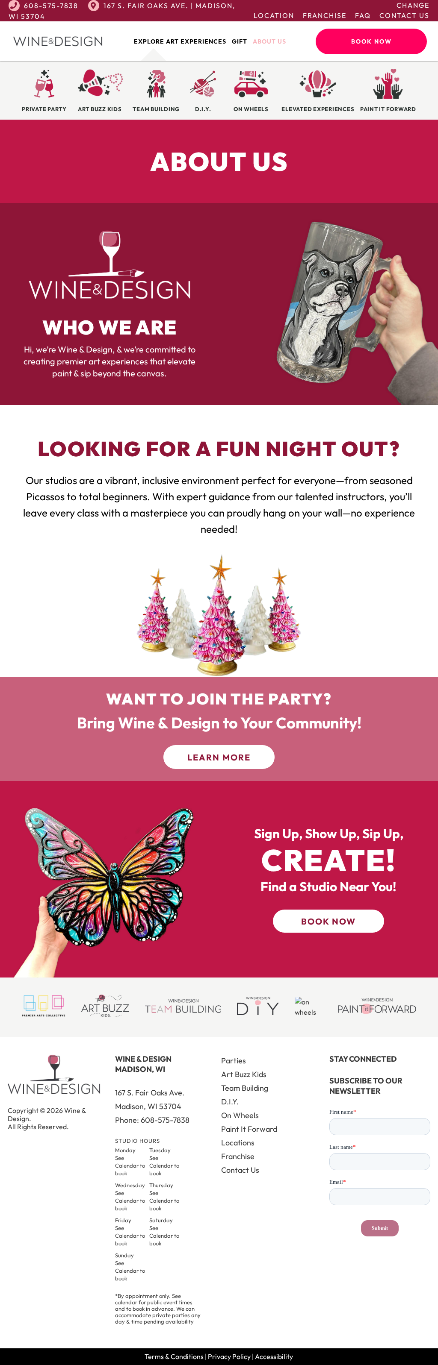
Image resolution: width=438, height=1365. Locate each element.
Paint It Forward (249, 1129)
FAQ (363, 15)
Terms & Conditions (174, 1356)
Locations (238, 1143)
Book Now (371, 41)
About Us (269, 41)
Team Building (244, 1088)
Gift (239, 41)
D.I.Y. (230, 1102)
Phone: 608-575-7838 (152, 1120)
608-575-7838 (51, 5)
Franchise (324, 15)
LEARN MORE (219, 757)
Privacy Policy (229, 1356)
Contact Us (404, 15)
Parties (233, 1061)
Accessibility (274, 1356)
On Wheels (240, 1115)
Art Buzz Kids (243, 1074)
